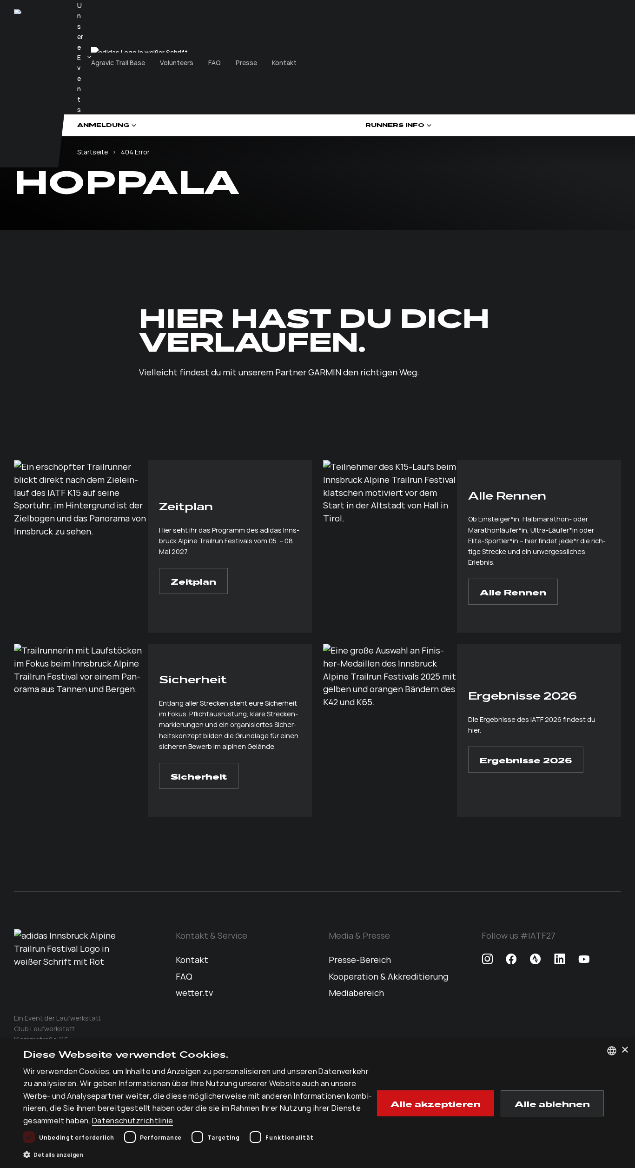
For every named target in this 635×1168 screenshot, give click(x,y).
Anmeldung (103, 125)
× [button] (624, 1050)
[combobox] (611, 1050)
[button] (198, 1154)
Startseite (92, 151)
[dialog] (317, 1103)
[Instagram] (487, 959)
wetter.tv (194, 992)
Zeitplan (193, 580)
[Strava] (535, 959)
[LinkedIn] (559, 959)
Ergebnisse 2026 (526, 759)
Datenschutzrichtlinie (132, 1120)
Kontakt (284, 62)
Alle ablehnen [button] (552, 1103)
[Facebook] (511, 959)
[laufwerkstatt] (17, 11)
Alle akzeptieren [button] (435, 1103)
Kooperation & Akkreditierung (388, 976)
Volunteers (176, 62)
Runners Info (394, 125)
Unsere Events (80, 57)
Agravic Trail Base (118, 62)
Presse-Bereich (360, 959)
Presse (246, 62)
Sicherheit (199, 775)
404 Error (135, 151)
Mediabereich (356, 992)
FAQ (214, 62)
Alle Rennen (513, 591)
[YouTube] (583, 959)
